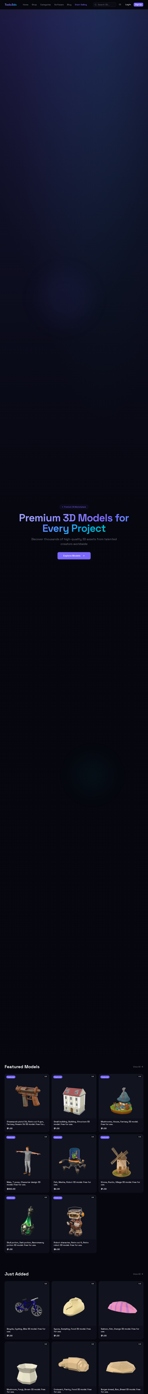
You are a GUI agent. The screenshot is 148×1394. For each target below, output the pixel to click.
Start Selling (81, 4)
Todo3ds (11, 4)
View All (136, 1066)
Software (59, 4)
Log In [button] (128, 4)
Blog (69, 4)
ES (120, 4)
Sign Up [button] (138, 4)
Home (25, 4)
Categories (45, 4)
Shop (34, 4)
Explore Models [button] (72, 555)
